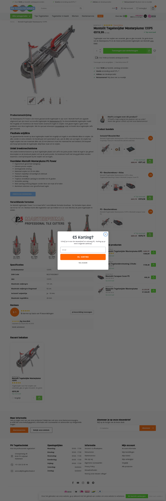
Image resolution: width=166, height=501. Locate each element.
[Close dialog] (106, 234)
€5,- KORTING (83, 257)
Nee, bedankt (83, 263)
